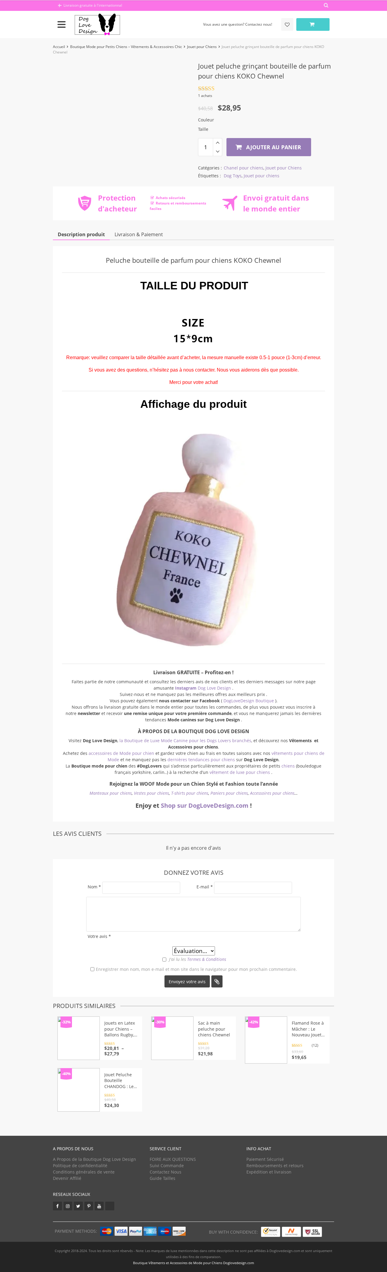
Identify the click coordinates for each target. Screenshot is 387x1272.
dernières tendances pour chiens (201, 759)
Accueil (59, 46)
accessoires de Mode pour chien (121, 753)
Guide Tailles (162, 1178)
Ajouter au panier (273, 147)
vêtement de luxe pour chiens (240, 772)
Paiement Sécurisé (265, 1159)
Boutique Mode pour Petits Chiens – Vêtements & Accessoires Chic (126, 46)
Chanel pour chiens (243, 168)
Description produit (81, 234)
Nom (94, 887)
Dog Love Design (203, 688)
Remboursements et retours (275, 1165)
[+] (217, 142)
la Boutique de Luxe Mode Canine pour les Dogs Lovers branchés (185, 740)
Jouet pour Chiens (202, 46)
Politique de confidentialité (80, 1165)
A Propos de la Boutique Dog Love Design (94, 1159)
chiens (288, 766)
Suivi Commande (167, 1165)
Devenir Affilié (67, 1178)
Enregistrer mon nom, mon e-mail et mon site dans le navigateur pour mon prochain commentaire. (196, 969)
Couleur (206, 120)
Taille (203, 129)
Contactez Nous (165, 1172)
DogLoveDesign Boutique (249, 701)
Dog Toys (233, 176)
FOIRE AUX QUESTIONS (173, 1159)
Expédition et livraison (268, 1172)
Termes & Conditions (206, 959)
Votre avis (99, 936)
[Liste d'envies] (287, 24)
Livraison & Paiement (139, 234)
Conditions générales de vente (84, 1172)
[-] (217, 151)
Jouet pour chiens (261, 176)
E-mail (205, 887)
